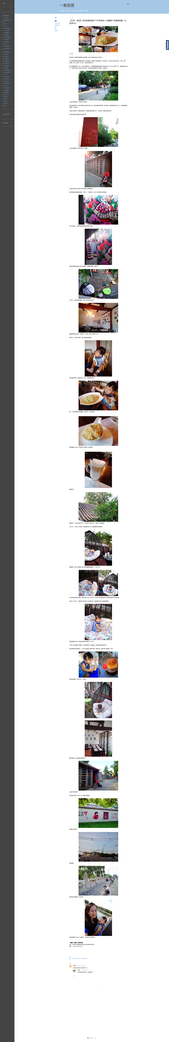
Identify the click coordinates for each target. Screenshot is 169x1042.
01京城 (4, 105)
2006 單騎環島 (6, 90)
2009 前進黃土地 (6, 83)
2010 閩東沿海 (6, 63)
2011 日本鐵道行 (6, 39)
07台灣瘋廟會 (6, 92)
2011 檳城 (5, 44)
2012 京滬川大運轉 (7, 37)
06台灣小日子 (5, 94)
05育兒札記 (57, 25)
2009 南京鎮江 (6, 81)
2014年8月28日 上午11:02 (81, 965)
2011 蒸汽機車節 (6, 46)
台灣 (73, 11)
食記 (56, 28)
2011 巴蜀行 (5, 54)
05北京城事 (5, 96)
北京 (56, 27)
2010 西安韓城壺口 (7, 70)
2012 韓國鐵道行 (6, 32)
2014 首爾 (5, 23)
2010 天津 (5, 74)
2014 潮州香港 (6, 18)
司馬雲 (74, 965)
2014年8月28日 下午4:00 (85, 970)
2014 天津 (5, 26)
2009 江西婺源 (6, 88)
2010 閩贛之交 (6, 61)
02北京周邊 (5, 103)
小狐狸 (78, 970)
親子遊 (56, 30)
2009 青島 (5, 85)
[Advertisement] (98, 1008)
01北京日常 (57, 23)
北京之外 (68, 11)
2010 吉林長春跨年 (7, 72)
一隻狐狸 (66, 5)
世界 (77, 11)
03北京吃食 (5, 101)
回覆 (74, 976)
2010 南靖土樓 (6, 65)
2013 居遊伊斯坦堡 (7, 28)
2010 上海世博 (6, 76)
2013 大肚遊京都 (6, 30)
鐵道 (87, 11)
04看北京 (5, 99)
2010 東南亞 (5, 67)
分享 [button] (56, 17)
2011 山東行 (5, 56)
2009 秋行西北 (6, 79)
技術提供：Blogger (92, 1037)
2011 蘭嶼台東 (6, 41)
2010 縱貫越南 (6, 58)
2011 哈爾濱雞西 (6, 52)
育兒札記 (82, 11)
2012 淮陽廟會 (6, 35)
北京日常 (62, 11)
